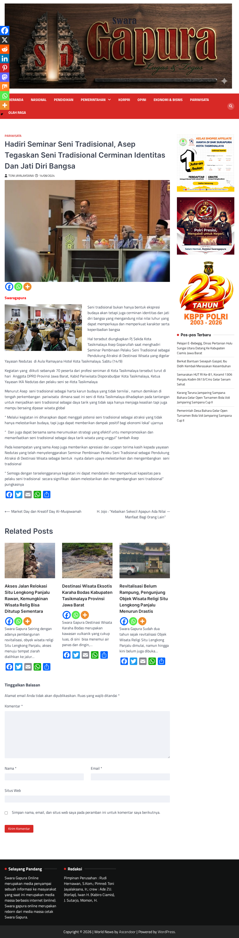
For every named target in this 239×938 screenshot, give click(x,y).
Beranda (15, 99)
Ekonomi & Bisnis (168, 99)
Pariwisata (199, 99)
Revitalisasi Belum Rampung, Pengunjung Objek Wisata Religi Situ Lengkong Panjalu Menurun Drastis (144, 599)
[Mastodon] (4, 77)
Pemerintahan (93, 99)
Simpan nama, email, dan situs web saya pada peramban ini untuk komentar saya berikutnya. (86, 812)
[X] (4, 40)
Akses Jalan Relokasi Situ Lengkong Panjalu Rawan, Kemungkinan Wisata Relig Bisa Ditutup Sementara (27, 599)
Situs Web (13, 790)
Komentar (14, 706)
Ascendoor (127, 932)
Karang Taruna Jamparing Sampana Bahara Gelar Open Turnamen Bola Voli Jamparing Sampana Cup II (203, 397)
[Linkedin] (4, 58)
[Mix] (4, 86)
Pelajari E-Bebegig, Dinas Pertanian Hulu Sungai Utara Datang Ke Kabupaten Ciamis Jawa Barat (204, 348)
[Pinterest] (4, 68)
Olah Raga (17, 112)
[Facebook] (9, 287)
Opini (141, 99)
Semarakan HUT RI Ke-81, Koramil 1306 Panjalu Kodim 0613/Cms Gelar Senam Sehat (204, 379)
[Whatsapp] (18, 287)
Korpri (124, 99)
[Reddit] (4, 49)
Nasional (38, 99)
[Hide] (2, 114)
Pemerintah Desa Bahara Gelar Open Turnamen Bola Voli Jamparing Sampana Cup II (204, 415)
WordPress (166, 932)
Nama (11, 768)
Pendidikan (63, 99)
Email (96, 768)
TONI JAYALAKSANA (21, 175)
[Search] (230, 106)
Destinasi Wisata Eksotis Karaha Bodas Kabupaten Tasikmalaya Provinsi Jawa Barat (87, 595)
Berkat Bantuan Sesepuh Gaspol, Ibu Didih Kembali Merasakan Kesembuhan (204, 363)
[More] (27, 287)
